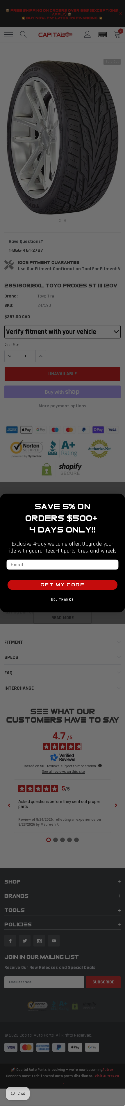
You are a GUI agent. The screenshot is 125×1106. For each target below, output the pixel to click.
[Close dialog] (120, 499)
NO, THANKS (62, 600)
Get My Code (62, 584)
